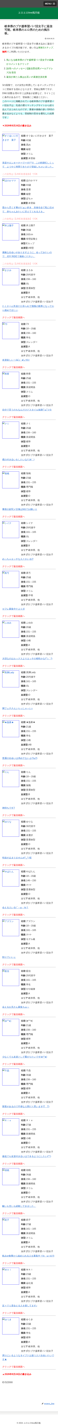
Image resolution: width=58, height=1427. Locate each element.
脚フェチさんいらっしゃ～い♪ (17, 708)
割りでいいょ (9, 957)
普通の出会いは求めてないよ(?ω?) (19, 758)
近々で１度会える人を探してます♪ (19, 1305)
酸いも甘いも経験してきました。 (19, 1206)
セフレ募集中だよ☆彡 (13, 609)
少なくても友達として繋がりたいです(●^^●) (24, 1057)
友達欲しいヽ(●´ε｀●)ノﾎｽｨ (16, 360)
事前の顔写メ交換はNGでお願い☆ (19, 509)
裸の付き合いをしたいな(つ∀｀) (18, 459)
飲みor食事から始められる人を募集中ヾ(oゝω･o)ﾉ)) (28, 1256)
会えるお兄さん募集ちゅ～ (15, 1007)
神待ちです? (8, 808)
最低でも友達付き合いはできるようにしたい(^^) (26, 1156)
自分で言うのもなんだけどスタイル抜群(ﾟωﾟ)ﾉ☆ (27, 410)
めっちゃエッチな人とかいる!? (17, 559)
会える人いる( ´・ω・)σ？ (15, 907)
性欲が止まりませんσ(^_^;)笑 (17, 857)
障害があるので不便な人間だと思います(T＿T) (25, 1106)
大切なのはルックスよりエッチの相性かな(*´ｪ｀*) (27, 658)
